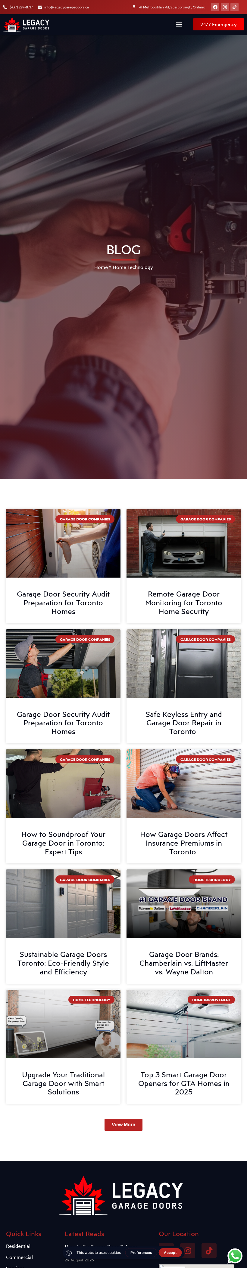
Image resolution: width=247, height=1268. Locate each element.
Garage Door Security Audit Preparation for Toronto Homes (63, 602)
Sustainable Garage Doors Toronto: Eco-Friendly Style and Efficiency (63, 963)
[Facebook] (215, 7)
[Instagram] (225, 7)
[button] (179, 24)
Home (101, 267)
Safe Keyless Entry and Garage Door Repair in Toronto (184, 723)
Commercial (19, 1257)
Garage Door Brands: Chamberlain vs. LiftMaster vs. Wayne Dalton (183, 963)
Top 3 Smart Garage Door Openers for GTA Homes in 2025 (184, 1083)
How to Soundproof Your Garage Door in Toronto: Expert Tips (63, 843)
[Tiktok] (234, 7)
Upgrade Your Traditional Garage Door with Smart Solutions (63, 1083)
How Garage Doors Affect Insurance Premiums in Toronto (183, 843)
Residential (18, 1246)
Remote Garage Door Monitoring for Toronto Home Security (183, 602)
